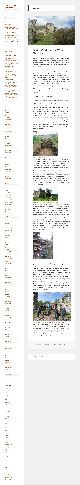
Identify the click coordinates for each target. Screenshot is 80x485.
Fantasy (6, 425)
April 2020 (7, 275)
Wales (6, 461)
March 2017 (7, 336)
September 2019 (8, 287)
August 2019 (7, 289)
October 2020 (8, 261)
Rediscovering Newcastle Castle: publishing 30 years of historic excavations (11, 29)
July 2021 (7, 240)
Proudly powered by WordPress (40, 356)
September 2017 (8, 324)
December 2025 (8, 124)
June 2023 (7, 188)
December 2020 (8, 256)
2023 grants (7, 409)
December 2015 (8, 367)
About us (7, 418)
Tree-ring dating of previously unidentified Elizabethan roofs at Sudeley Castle (11, 41)
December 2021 (8, 228)
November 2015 (8, 369)
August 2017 (7, 327)
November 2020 (8, 258)
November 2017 (8, 320)
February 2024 (8, 169)
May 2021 (7, 244)
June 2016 (7, 355)
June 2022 (7, 214)
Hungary (7, 435)
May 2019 (7, 291)
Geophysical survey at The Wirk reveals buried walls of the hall (11, 76)
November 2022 (8, 202)
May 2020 (7, 273)
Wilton (57, 346)
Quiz (6, 451)
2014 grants (7, 388)
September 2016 (8, 348)
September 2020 (8, 263)
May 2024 (7, 162)
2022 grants (7, 407)
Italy (6, 440)
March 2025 (7, 143)
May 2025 (7, 141)
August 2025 (7, 133)
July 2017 (7, 329)
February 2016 (8, 362)
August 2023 (7, 183)
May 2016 (7, 357)
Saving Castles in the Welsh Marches (48, 51)
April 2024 (7, 164)
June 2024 (7, 159)
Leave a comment (65, 346)
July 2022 (7, 211)
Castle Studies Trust (48, 344)
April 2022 (7, 218)
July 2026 (7, 108)
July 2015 (7, 379)
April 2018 (7, 310)
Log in (6, 472)
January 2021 (8, 254)
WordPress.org (8, 479)
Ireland (6, 437)
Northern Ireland (8, 444)
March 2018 (7, 313)
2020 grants (7, 402)
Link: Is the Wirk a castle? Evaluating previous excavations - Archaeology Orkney (11, 62)
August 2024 (7, 155)
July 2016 (7, 353)
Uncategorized (8, 458)
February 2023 (8, 195)
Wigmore (54, 346)
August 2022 (7, 209)
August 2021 (7, 237)
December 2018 (8, 301)
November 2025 (8, 126)
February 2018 (8, 315)
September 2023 (8, 181)
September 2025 (8, 131)
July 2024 (7, 157)
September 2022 (8, 207)
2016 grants (7, 392)
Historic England (36, 346)
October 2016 (8, 346)
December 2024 (8, 148)
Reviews (6, 454)
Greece (6, 430)
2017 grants (7, 395)
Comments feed (8, 477)
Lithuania (7, 442)
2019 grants (7, 399)
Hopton (42, 346)
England (6, 423)
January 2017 (8, 339)
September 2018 (8, 306)
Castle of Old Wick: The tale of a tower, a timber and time (12, 97)
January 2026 (8, 122)
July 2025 (7, 136)
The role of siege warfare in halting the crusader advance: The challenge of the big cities (11, 34)
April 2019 (7, 294)
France (6, 428)
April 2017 (7, 334)
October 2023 (8, 178)
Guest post (7, 432)
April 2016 (7, 360)
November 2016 (8, 343)
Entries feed (7, 474)
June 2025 (7, 138)
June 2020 (7, 270)
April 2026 (7, 115)
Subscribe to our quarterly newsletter (42, 96)
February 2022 (8, 223)
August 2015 (7, 376)
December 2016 (8, 341)
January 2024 (8, 171)
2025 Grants (7, 414)
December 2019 (8, 282)
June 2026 (7, 110)
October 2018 (8, 303)
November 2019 (8, 284)
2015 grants (7, 390)
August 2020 (7, 266)
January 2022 (8, 225)
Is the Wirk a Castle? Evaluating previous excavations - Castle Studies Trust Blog (12, 71)
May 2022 (7, 216)
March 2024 (7, 166)
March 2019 (7, 296)
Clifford (65, 344)
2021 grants (7, 404)
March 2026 (7, 117)
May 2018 (7, 308)
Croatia (6, 421)
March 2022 (7, 221)
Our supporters (8, 447)
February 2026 (8, 119)
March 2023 (7, 192)
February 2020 (8, 277)
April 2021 (7, 247)
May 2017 (7, 332)
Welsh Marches (48, 346)
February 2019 (8, 299)
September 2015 (8, 374)
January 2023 (8, 197)
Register (6, 470)
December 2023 (8, 174)
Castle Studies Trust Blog (10, 7)
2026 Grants (7, 416)
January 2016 (8, 365)
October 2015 (8, 372)
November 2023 (8, 176)
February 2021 (8, 251)
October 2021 (8, 233)
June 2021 (7, 242)
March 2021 (7, 249)
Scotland (7, 456)
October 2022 (8, 204)
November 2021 (8, 230)
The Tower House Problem (11, 45)
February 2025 (8, 145)
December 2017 (8, 317)
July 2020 (7, 268)
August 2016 (7, 350)
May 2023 (7, 190)
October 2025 (8, 129)
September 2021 (8, 235)
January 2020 (8, 280)
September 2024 (8, 152)
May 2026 (7, 112)
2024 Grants (7, 411)
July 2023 (7, 185)
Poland (6, 449)
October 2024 (8, 150)
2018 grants (7, 397)
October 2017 (8, 322)
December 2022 (8, 199)
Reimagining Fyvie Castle (10, 37)
